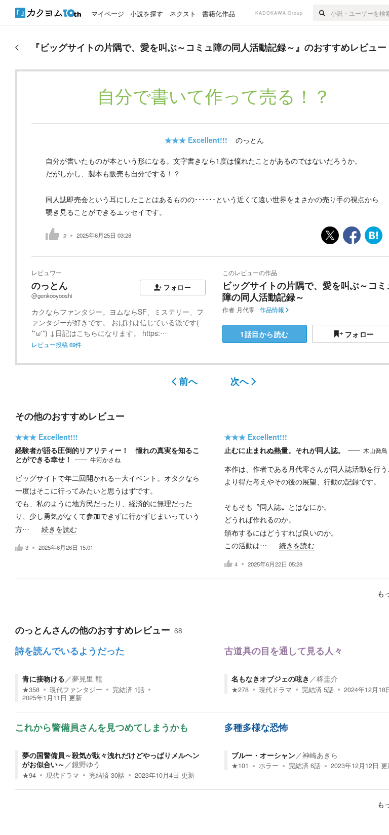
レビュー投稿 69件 (56, 344)
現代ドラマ (275, 689)
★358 (31, 690)
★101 (240, 766)
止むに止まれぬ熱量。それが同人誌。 (284, 450)
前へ (188, 381)
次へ (239, 381)
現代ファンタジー (76, 689)
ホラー (269, 765)
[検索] (322, 13)
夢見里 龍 (87, 678)
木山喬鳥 (375, 450)
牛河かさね (105, 460)
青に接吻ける (43, 678)
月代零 (246, 310)
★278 (240, 690)
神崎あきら (320, 755)
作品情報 (272, 310)
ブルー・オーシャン (263, 755)
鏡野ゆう (86, 764)
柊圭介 (327, 678)
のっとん (250, 140)
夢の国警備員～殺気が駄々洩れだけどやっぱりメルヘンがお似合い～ (111, 759)
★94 (29, 775)
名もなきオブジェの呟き (270, 678)
